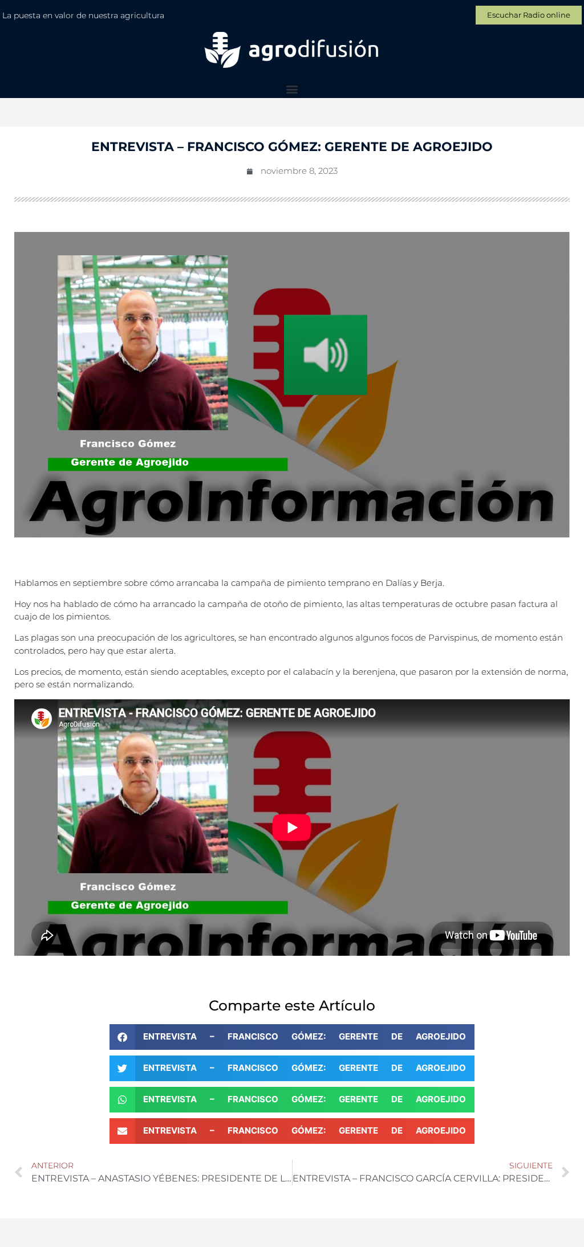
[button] (292, 88)
